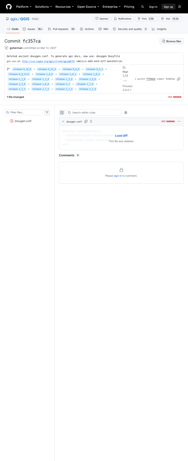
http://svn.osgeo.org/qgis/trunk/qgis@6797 (48, 61)
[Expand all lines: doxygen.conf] (91, 121)
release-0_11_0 (47, 69)
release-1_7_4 (87, 89)
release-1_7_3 (64, 89)
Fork (147, 18)
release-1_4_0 (87, 79)
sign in (118, 175)
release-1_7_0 (85, 84)
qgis (13, 19)
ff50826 (150, 79)
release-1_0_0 (44, 74)
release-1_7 (63, 84)
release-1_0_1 (67, 74)
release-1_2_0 (40, 79)
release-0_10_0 (22, 69)
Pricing (129, 6)
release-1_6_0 (40, 84)
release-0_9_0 (71, 69)
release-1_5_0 (17, 84)
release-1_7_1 (17, 89)
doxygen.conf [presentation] (23, 121)
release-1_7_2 (40, 89)
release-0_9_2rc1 (19, 74)
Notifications (124, 18)
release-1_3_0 (64, 79)
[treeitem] (27, 120)
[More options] (179, 121)
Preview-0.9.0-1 (128, 87)
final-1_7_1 (126, 73)
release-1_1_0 (17, 79)
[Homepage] (9, 7)
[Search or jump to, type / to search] (142, 7)
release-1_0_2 (91, 74)
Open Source (86, 6)
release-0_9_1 (94, 69)
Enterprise (110, 6)
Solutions (42, 6)
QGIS (24, 19)
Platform (22, 6)
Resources (63, 6)
